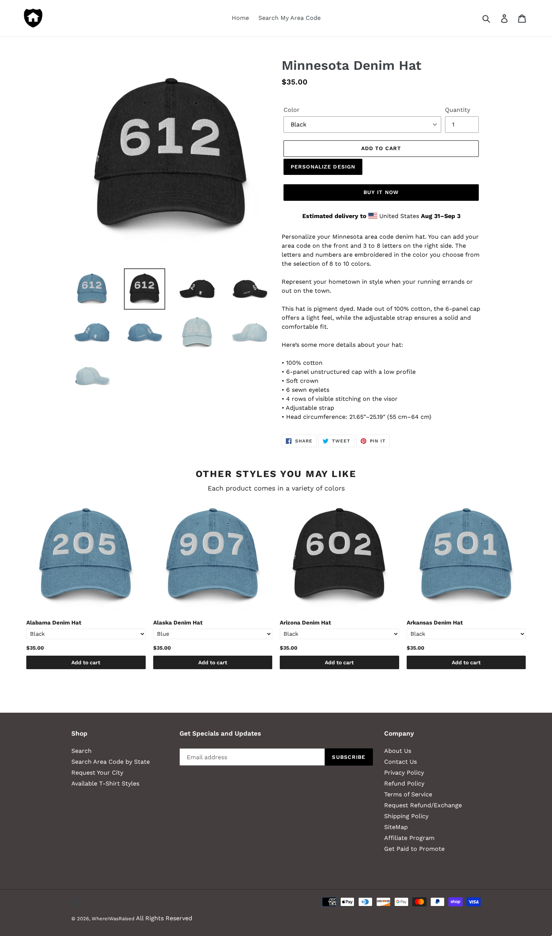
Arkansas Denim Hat (435, 622)
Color (292, 109)
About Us (397, 750)
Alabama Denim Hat (53, 622)
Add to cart (85, 662)
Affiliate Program (409, 837)
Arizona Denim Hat (305, 622)
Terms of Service (408, 794)
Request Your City (97, 772)
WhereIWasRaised (113, 918)
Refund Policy (404, 783)
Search (81, 750)
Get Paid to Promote (414, 848)
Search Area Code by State (110, 761)
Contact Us (400, 761)
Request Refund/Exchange (423, 805)
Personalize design (323, 167)
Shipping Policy (406, 816)
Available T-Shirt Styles (105, 783)
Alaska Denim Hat (178, 622)
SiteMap (396, 827)
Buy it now (381, 192)
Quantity (457, 109)
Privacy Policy (404, 772)
